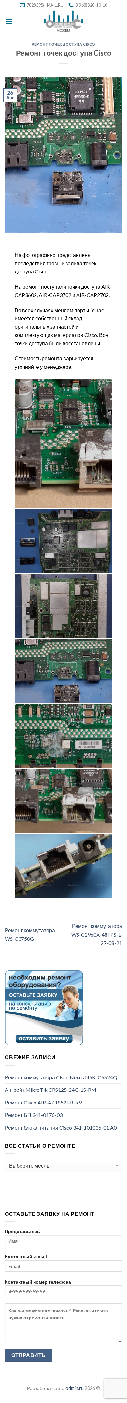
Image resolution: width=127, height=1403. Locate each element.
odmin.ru (74, 1388)
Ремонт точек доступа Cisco (63, 44)
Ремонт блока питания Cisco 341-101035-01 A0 (61, 1127)
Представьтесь (22, 1231)
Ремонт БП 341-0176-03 (34, 1115)
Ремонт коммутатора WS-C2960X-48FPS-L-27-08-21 (96, 934)
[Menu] (9, 21)
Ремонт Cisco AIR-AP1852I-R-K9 (43, 1102)
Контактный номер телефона (38, 1282)
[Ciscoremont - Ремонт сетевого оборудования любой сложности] (63, 21)
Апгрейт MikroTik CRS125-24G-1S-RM (50, 1090)
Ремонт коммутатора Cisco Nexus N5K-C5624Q (61, 1077)
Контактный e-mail (26, 1256)
